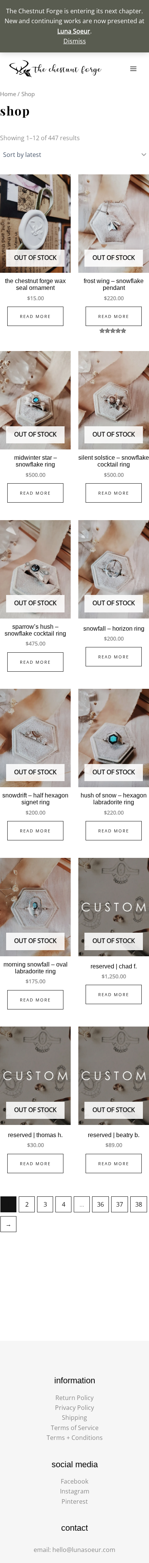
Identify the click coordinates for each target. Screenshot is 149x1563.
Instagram (74, 1491)
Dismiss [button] (74, 41)
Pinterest (75, 1501)
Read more (35, 316)
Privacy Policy (74, 1407)
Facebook (74, 1481)
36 (100, 1204)
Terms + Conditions (75, 1437)
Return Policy (74, 1398)
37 (119, 1204)
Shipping (74, 1417)
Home (8, 94)
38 (138, 1204)
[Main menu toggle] (133, 69)
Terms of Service (75, 1428)
